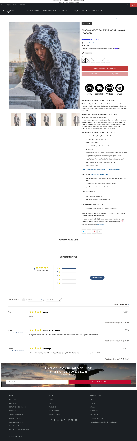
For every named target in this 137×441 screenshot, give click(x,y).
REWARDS (93, 407)
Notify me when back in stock (104, 68)
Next (125, 18)
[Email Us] (50, 420)
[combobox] (35, 299)
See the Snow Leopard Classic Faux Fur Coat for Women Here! (101, 169)
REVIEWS (93, 403)
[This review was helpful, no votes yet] (123, 323)
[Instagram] (58, 420)
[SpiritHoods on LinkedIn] (61, 420)
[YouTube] (76, 420)
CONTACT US (13, 403)
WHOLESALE (94, 414)
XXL (108, 60)
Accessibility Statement (16, 422)
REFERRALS (23, 5)
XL (103, 60)
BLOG (2, 5)
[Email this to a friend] (99, 231)
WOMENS (52, 407)
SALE (51, 399)
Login (126, 5)
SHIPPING (12, 411)
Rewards (15, 5)
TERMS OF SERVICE (16, 414)
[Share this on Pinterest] (94, 231)
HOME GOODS (54, 411)
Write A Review (97, 277)
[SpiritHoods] (8, 11)
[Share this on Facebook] (89, 231)
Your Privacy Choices (16, 426)
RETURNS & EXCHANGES (17, 407)
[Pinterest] (65, 420)
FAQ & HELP (13, 399)
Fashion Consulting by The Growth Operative (104, 422)
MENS (51, 403)
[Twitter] (72, 420)
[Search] (132, 11)
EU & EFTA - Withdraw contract (19, 429)
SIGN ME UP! (100, 382)
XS (83, 60)
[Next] (78, 66)
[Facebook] (54, 420)
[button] (33, 11)
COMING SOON (54, 414)
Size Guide (88, 53)
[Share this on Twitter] (84, 231)
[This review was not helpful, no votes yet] (127, 323)
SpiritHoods (18, 436)
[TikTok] (68, 420)
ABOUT (8, 5)
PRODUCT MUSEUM (96, 418)
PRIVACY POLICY (15, 418)
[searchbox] (15, 299)
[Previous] (10, 66)
